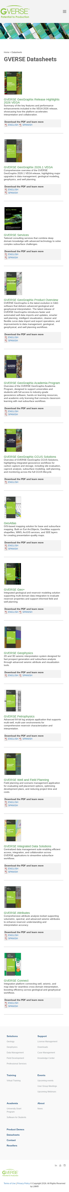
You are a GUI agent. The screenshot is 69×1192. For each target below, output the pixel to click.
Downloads (43, 1047)
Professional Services (16, 1064)
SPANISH (27, 124)
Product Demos (15, 1129)
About (41, 1103)
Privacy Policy (23, 1183)
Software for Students (16, 1117)
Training (11, 1075)
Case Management (46, 1052)
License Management (47, 1041)
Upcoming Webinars (47, 1092)
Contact (11, 1140)
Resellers (12, 1145)
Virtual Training (14, 1080)
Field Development (15, 1058)
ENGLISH (12, 124)
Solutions (12, 1036)
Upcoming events (45, 1080)
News (40, 1108)
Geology (10, 1041)
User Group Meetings (47, 1086)
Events (41, 1075)
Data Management (15, 1052)
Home (6, 52)
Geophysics (12, 1047)
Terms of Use (10, 1183)
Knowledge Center (46, 1058)
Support (42, 1036)
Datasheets (13, 1134)
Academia (12, 1103)
